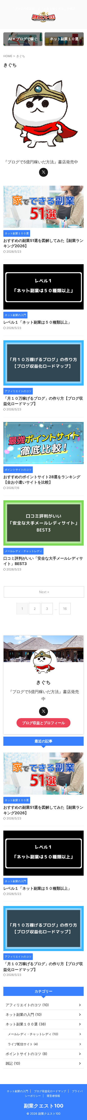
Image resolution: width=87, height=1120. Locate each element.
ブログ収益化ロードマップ (50, 1091)
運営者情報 (53, 1095)
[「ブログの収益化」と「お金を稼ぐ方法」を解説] (43, 18)
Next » (44, 592)
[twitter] (43, 172)
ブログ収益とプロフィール (43, 723)
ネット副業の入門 (17, 1091)
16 (65, 609)
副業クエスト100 (43, 1106)
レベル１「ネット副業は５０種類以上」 (37, 322)
